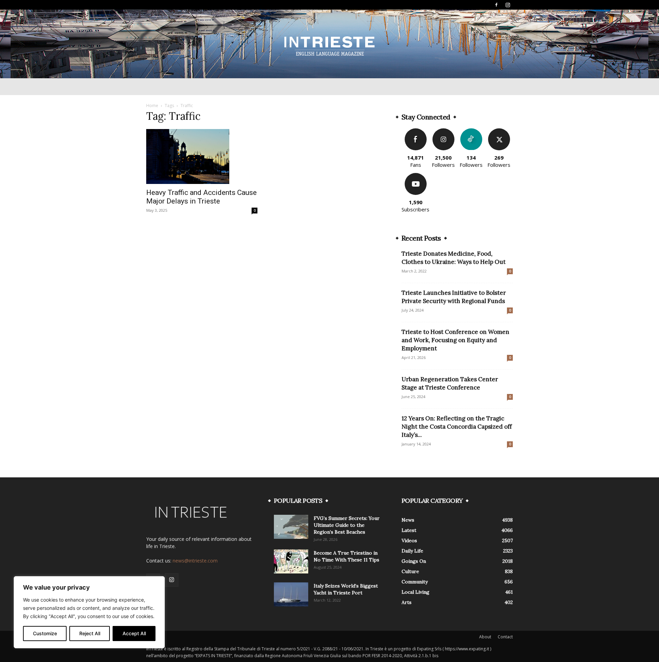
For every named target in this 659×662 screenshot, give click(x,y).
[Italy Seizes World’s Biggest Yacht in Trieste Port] (291, 594)
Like (415, 130)
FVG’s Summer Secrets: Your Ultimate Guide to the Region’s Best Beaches (347, 525)
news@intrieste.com (195, 560)
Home (152, 105)
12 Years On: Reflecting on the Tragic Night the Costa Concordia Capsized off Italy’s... (457, 427)
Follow (443, 130)
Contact (505, 637)
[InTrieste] (329, 44)
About (485, 637)
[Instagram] (507, 5)
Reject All (89, 633)
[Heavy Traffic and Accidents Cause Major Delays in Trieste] (201, 156)
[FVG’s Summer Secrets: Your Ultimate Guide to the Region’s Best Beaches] (291, 527)
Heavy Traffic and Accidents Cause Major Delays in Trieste (201, 196)
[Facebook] (496, 5)
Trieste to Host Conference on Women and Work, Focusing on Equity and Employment (455, 340)
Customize (45, 633)
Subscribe (415, 175)
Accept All (134, 633)
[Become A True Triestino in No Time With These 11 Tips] (291, 561)
